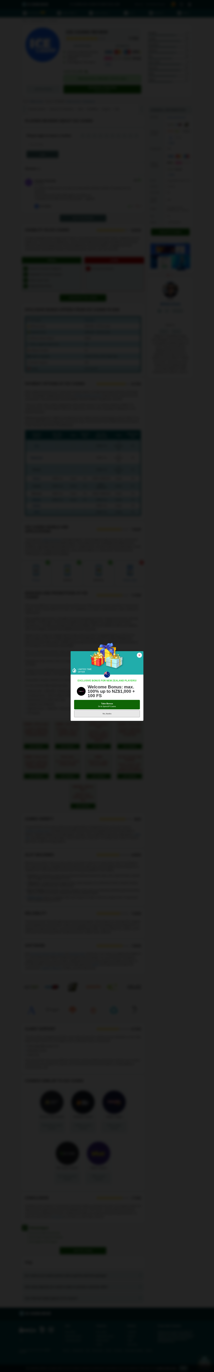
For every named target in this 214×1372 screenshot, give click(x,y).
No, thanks (107, 714)
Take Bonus (107, 704)
